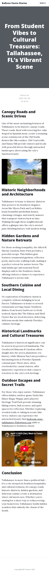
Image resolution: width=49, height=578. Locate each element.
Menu (42, 3)
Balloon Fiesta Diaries (14, 3)
